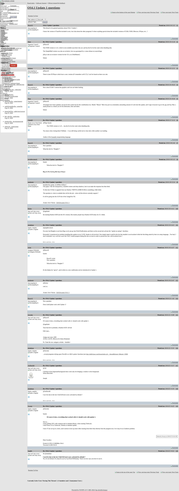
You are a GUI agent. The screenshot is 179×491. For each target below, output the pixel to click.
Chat (1, 11)
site (166, 105)
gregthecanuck (32, 159)
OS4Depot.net (4, 23)
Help (1, 91)
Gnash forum (5, 66)
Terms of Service (5, 88)
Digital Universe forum (8, 61)
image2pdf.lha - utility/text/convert (15, 111)
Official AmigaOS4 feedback (56, 3)
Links (1, 19)
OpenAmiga (4, 24)
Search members (5, 100)
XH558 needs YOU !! (62, 203)
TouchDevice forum (7, 80)
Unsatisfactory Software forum (10, 83)
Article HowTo (4, 95)
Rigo (29, 42)
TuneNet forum (6, 81)
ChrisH (30, 120)
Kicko (30, 208)
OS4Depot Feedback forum (9, 49)
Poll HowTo (3, 93)
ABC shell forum (6, 55)
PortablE (53, 137)
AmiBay (2, 36)
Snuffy (30, 451)
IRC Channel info (5, 13)
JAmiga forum (5, 70)
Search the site (4, 98)
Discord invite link (5, 18)
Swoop (30, 406)
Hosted (2, 44)
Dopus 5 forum (6, 63)
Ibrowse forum (5, 68)
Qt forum (4, 75)
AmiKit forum (5, 56)
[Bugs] (11, 23)
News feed (3, 6)
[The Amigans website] (7, 1)
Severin (30, 315)
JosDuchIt (31, 365)
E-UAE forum (5, 65)
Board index (31, 3)
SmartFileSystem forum (8, 76)
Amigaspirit (3, 33)
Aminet (2, 31)
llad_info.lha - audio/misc (12, 116)
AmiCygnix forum (6, 53)
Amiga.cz (3, 43)
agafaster (31, 182)
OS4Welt (3, 26)
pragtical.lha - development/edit (14, 121)
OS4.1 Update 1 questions (43, 7)
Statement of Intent (5, 86)
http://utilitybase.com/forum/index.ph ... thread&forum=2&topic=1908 (106, 354)
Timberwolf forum (6, 78)
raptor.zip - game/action (11, 126)
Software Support (41, 3)
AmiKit (2, 34)
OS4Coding (3, 38)
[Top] (174, 38)
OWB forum (5, 73)
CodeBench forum (7, 60)
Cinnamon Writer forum (8, 58)
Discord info (3, 16)
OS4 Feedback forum (7, 48)
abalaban (31, 225)
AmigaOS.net (4, 29)
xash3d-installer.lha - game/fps (13, 106)
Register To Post (33, 16)
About (2, 85)
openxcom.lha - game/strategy (13, 101)
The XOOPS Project (101, 490)
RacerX (30, 25)
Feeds (1, 4)
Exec (1, 41)
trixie (29, 247)
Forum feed (3, 7)
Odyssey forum (6, 71)
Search (2, 97)
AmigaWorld (4, 39)
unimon (30, 68)
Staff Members (4, 90)
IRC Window (4, 14)
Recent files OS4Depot (7, 9)
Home (2, 2)
